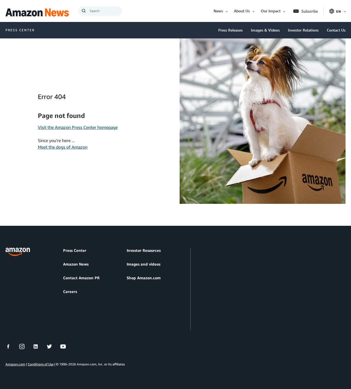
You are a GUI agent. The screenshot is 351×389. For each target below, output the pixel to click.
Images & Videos (265, 30)
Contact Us (336, 30)
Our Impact (271, 11)
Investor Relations (303, 30)
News (218, 11)
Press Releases (230, 30)
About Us (242, 11)
